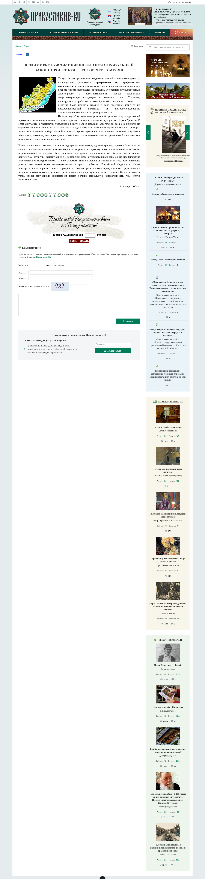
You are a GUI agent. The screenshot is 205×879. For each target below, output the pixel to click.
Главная (18, 46)
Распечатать (138, 46)
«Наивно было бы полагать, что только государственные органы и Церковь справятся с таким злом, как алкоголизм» (167, 287)
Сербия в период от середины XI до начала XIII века (168, 560)
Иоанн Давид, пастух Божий (167, 665)
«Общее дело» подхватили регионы (168, 259)
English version (116, 22)
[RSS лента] (43, 2)
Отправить (128, 321)
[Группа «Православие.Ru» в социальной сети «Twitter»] (24, 2)
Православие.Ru (43, 256)
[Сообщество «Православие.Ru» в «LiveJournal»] (29, 2)
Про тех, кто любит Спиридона (168, 707)
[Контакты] (47, 2)
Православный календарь (95, 23)
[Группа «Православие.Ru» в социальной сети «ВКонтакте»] (14, 2)
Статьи (26, 46)
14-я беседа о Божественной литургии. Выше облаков (168, 515)
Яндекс (37, 265)
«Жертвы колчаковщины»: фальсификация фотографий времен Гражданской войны (167, 847)
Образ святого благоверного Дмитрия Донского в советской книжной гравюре (167, 606)
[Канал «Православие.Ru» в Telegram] (38, 2)
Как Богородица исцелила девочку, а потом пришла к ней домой (167, 750)
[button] (137, 24)
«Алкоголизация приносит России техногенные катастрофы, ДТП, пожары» (167, 230)
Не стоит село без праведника (168, 426)
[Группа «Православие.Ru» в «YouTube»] (33, 2)
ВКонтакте (32, 265)
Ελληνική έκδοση (117, 11)
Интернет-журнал (98, 32)
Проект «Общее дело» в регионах (168, 179)
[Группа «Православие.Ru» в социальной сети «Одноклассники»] (19, 2)
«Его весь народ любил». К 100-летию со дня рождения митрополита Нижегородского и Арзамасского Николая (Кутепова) (168, 798)
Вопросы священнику (131, 32)
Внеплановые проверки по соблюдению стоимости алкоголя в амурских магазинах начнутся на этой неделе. (167, 375)
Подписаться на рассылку (181, 2)
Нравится (20, 54)
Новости (160, 32)
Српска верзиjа (116, 16)
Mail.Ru (43, 265)
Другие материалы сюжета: (167, 184)
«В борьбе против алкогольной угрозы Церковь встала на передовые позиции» (167, 332)
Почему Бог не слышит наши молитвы (168, 470)
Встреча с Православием (64, 32)
